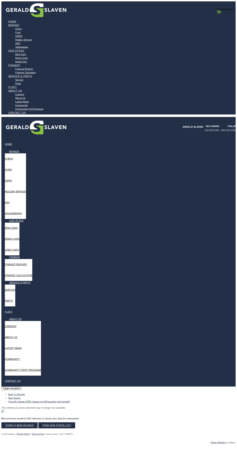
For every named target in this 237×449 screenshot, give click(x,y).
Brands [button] (13, 25)
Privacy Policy (23, 434)
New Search (14, 398)
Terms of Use (38, 434)
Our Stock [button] (16, 50)
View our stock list (56, 425)
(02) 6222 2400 (212, 130)
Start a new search (19, 425)
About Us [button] (15, 90)
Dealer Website (218, 442)
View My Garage (39, 401)
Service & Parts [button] (20, 76)
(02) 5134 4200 (228, 130)
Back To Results (16, 394)
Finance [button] (14, 65)
